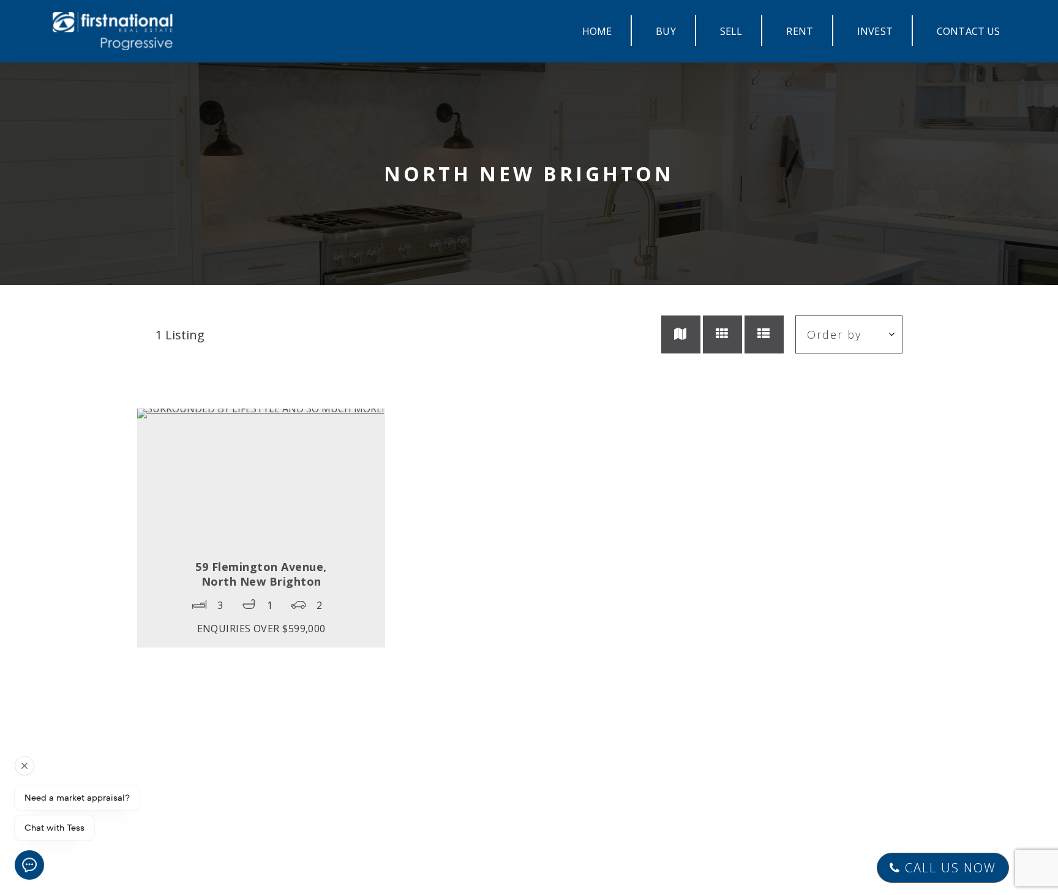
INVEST (875, 31)
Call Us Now (948, 867)
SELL (731, 31)
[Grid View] (722, 334)
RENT (799, 31)
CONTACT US (968, 31)
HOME (597, 31)
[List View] (764, 334)
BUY (665, 31)
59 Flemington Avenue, (261, 574)
